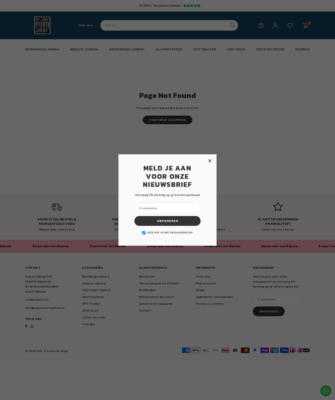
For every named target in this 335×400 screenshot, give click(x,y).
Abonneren (167, 220)
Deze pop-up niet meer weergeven (170, 232)
